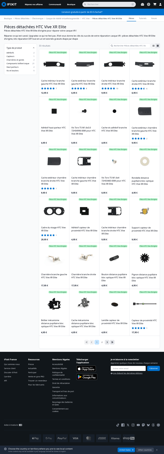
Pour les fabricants (36, 384)
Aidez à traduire (11, 425)
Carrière (7, 376)
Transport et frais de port (63, 391)
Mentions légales (59, 368)
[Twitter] (128, 425)
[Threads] (153, 425)
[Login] (160, 4)
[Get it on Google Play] (86, 377)
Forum (154, 18)
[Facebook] (122, 425)
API (5, 380)
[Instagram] (133, 425)
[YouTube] (138, 425)
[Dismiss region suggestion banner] (157, 450)
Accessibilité (57, 364)
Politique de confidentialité (58, 373)
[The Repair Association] (158, 425)
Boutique (8, 18)
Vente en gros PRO (36, 376)
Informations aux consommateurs (59, 396)
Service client (10, 368)
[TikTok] (117, 425)
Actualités (32, 368)
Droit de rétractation (61, 383)
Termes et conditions (61, 379)
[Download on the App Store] (86, 369)
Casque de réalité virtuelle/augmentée (62, 18)
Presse (31, 364)
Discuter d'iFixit (10, 372)
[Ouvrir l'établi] (142, 4)
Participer (32, 372)
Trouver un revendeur (37, 380)
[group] (155, 45)
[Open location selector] (148, 4)
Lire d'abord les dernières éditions (127, 373)
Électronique (37, 18)
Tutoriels (142, 18)
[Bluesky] (148, 425)
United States (125, 450)
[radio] (153, 45)
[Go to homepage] (10, 4)
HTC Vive (86, 18)
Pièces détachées (22, 18)
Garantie (56, 387)
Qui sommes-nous (12, 364)
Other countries (145, 450)
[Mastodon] (143, 425)
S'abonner (153, 368)
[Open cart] (154, 4)
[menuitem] (34, 4)
